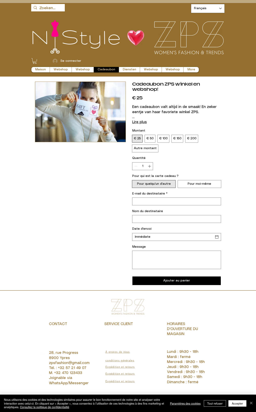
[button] (34, 61)
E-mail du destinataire (149, 193)
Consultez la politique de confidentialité (44, 407)
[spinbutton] (142, 166)
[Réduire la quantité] (135, 166)
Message (139, 246)
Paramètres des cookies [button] (185, 403)
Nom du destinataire (147, 211)
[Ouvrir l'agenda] (216, 236)
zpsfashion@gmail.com (69, 363)
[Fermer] (251, 403)
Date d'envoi (141, 228)
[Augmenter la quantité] (150, 166)
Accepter (237, 403)
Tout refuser (215, 403)
